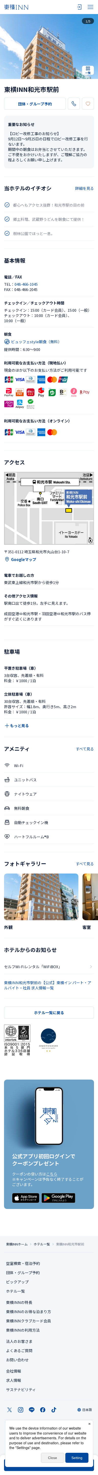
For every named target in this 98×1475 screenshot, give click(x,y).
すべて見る (85, 748)
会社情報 (13, 1371)
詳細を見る (84, 188)
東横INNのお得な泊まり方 (28, 1311)
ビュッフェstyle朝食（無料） (36, 341)
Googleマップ (23, 559)
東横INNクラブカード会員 (28, 1320)
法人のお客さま (19, 1341)
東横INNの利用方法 (23, 1330)
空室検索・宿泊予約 (23, 1263)
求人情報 (13, 1380)
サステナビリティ (21, 1389)
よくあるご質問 (19, 1350)
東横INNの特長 (19, 1302)
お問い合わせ (17, 1359)
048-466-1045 (26, 284)
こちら (51, 1174)
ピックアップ (17, 1281)
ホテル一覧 (42, 1244)
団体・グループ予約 (35, 103)
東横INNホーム (17, 1244)
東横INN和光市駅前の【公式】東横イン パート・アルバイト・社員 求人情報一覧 (47, 985)
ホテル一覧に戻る (49, 1012)
